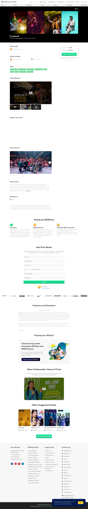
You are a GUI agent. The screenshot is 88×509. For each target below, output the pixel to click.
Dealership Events (34, 473)
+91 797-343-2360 (68, 497)
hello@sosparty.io (46, 288)
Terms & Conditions (51, 464)
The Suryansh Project (50, 427)
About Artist (29, 5)
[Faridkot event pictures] (31, 162)
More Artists (84, 5)
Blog (47, 457)
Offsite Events (42, 1)
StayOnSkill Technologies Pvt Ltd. (49, 506)
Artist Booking (60, 1)
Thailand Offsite (34, 455)
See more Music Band (44, 436)
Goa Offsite (32, 450)
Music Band (19, 38)
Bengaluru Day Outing (35, 464)
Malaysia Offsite (34, 480)
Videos (2, 5)
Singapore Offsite (34, 462)
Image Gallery (50, 453)
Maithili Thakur (35, 427)
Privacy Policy (50, 462)
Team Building (51, 1)
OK (80, 502)
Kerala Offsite (33, 453)
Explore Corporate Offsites (30, 359)
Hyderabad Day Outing (36, 466)
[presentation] (11, 162)
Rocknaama (60, 427)
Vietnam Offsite (33, 460)
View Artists (15, 457)
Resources (83, 1)
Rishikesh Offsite (34, 476)
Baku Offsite (32, 478)
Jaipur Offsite (33, 469)
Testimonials (69, 5)
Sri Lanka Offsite (34, 482)
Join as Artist (50, 460)
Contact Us (49, 470)
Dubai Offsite (33, 457)
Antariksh (21, 427)
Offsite (55, 5)
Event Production (70, 1)
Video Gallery (50, 455)
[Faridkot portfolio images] (18, 22)
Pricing (42, 5)
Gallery (77, 1)
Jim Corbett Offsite (35, 471)
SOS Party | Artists (10, 2)
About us (48, 450)
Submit (44, 282)
